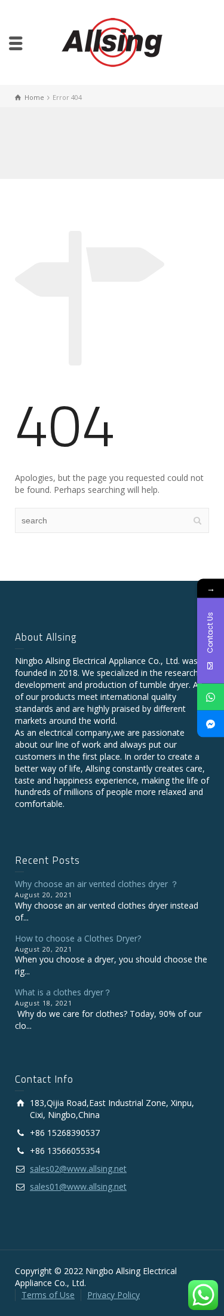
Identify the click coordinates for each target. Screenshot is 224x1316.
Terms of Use (48, 1294)
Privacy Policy (113, 1294)
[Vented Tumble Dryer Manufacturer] (112, 41)
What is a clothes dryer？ (63, 992)
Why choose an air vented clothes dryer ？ (97, 883)
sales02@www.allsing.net (78, 1168)
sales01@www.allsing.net (78, 1186)
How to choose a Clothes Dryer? (78, 938)
